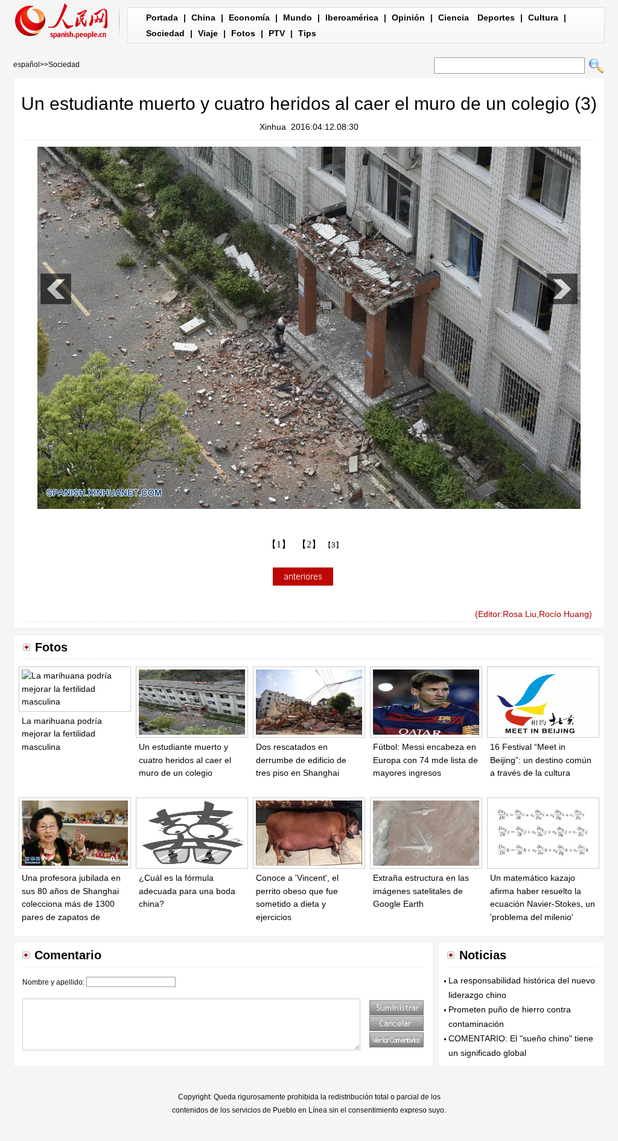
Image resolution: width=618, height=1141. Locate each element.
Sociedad (165, 33)
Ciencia (453, 17)
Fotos (243, 33)
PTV (277, 33)
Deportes (496, 17)
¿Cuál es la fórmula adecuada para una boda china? (187, 891)
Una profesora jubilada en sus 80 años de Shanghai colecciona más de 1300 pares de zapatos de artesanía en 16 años (71, 904)
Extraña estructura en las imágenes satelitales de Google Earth (421, 891)
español (26, 64)
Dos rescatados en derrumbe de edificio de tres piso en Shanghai (301, 760)
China (203, 17)
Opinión (408, 17)
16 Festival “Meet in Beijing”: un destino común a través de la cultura (540, 760)
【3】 (333, 545)
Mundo (297, 17)
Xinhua (273, 127)
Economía (249, 17)
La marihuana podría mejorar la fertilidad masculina (62, 734)
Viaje (208, 33)
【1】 (279, 544)
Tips (307, 33)
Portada (162, 17)
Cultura (543, 17)
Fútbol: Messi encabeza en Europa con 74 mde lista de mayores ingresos (425, 760)
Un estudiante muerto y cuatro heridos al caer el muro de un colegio (185, 760)
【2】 (309, 544)
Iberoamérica (351, 17)
